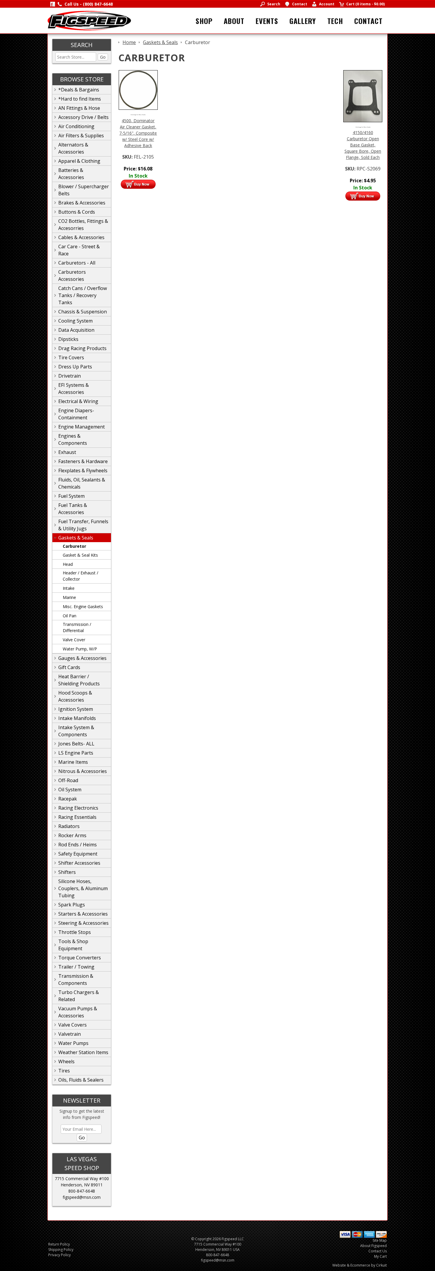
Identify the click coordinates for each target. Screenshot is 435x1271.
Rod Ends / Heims (77, 844)
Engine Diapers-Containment (76, 414)
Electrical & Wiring (78, 401)
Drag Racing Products (82, 348)
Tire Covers (71, 357)
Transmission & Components (75, 979)
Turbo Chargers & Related (78, 996)
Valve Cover (74, 639)
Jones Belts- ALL (76, 743)
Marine (69, 597)
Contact (368, 20)
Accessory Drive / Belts (83, 117)
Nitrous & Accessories (82, 771)
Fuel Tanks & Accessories (72, 509)
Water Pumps (73, 1043)
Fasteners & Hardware (83, 461)
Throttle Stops (74, 932)
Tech (335, 20)
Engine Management (81, 426)
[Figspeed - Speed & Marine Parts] (89, 20)
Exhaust (67, 452)
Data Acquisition (76, 330)
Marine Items (73, 762)
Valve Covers (72, 1025)
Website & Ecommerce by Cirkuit (359, 1265)
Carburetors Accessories (72, 275)
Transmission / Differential (77, 627)
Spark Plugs (71, 904)
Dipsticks (68, 339)
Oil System (69, 789)
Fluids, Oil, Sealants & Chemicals (81, 483)
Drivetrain (69, 376)
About (234, 20)
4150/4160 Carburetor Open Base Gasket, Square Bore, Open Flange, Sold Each (362, 145)
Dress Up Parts (75, 366)
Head (68, 564)
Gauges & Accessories (82, 658)
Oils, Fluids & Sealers (81, 1080)
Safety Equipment (77, 853)
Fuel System (71, 496)
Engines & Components (72, 439)
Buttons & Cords (76, 212)
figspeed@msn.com (82, 1197)
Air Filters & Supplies (81, 135)
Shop (204, 20)
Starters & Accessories (83, 914)
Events (267, 20)
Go (103, 57)
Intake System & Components (76, 731)
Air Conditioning (76, 126)
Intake (69, 588)
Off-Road (68, 780)
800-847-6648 (81, 1191)
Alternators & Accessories (73, 148)
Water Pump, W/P (80, 649)
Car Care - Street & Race (79, 250)
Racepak (67, 798)
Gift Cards (69, 667)
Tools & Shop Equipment (73, 945)
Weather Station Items (83, 1052)
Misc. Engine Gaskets (83, 606)
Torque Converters (79, 957)
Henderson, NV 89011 (82, 1185)
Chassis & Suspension (82, 311)
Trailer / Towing (76, 967)
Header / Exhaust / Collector (80, 576)
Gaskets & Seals (75, 537)
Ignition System (75, 709)
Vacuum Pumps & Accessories (77, 1012)
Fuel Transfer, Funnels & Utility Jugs (83, 525)
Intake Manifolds (77, 718)
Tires (64, 1070)
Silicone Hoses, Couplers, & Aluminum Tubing (83, 888)
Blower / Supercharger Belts (83, 190)
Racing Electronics (78, 808)
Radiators (69, 826)
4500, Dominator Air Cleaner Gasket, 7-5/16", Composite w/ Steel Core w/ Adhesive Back (138, 133)
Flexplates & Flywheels (82, 470)
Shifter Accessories (79, 863)
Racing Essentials (77, 817)
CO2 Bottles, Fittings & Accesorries (83, 224)
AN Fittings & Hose (79, 108)
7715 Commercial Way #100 (82, 1178)
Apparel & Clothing (79, 161)
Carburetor (74, 546)
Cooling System (75, 321)
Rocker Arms (72, 835)
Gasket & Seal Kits (80, 555)
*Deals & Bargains (78, 89)
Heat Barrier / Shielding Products (79, 680)
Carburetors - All (76, 263)
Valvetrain (69, 1034)
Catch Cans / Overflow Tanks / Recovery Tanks (82, 295)
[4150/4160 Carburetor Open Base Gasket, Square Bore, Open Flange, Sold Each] (362, 95)
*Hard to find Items (79, 99)
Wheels (66, 1061)
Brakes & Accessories (81, 202)
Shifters (67, 872)
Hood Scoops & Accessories (75, 696)
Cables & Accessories (81, 237)
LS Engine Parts (75, 753)
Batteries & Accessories (71, 174)
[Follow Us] (52, 4)
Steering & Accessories (83, 923)
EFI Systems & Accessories (73, 388)
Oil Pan (69, 615)
